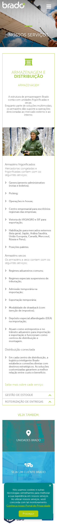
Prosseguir (28, 513)
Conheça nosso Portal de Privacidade (28, 505)
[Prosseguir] (49, 485)
